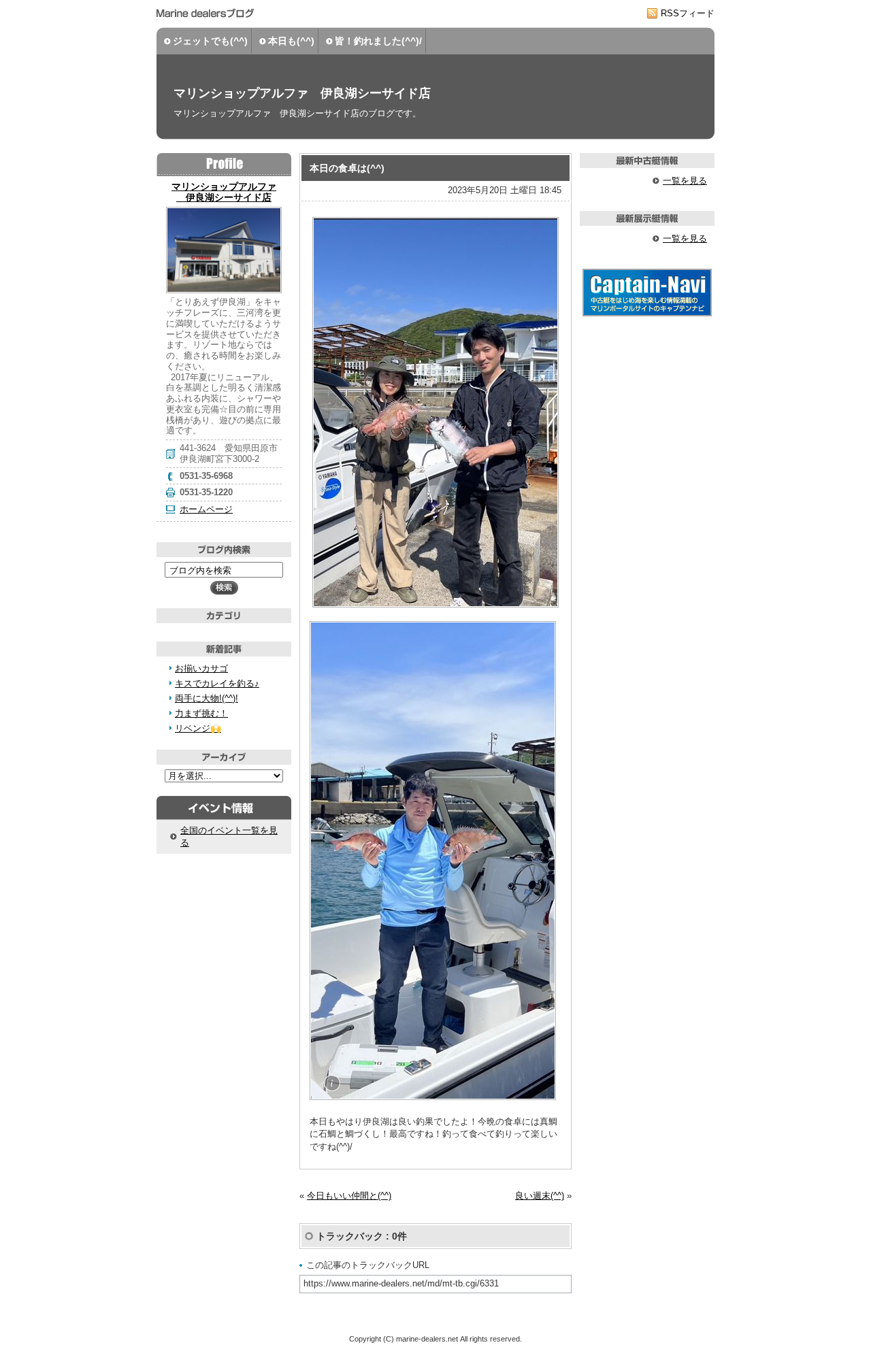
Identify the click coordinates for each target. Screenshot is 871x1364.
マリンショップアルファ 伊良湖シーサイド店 (302, 93)
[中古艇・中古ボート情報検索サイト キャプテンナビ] (647, 313)
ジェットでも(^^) (210, 40)
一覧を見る (685, 181)
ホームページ (206, 509)
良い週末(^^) (539, 1196)
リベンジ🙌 (198, 728)
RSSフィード (687, 13)
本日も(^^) (291, 40)
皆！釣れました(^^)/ (378, 40)
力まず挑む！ (201, 713)
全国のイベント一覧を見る (229, 836)
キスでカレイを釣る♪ (217, 683)
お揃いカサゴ (201, 668)
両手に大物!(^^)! (206, 698)
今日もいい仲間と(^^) (349, 1196)
